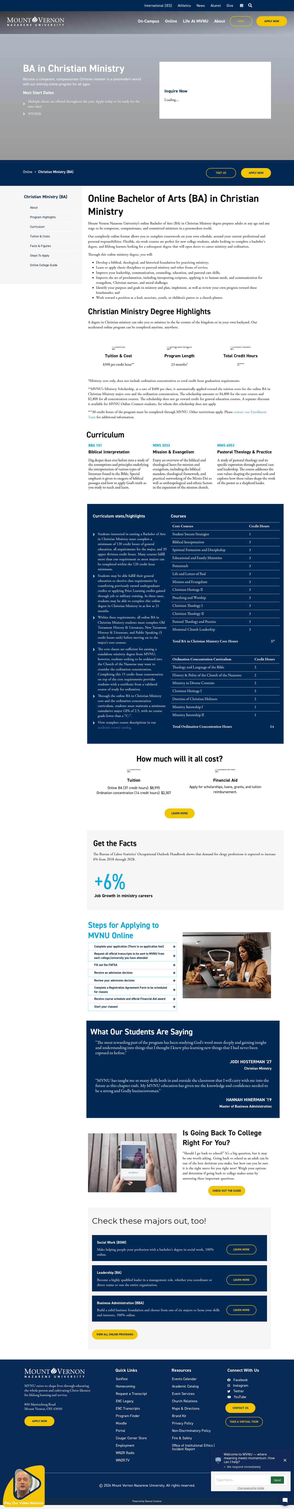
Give (230, 5)
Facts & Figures (40, 246)
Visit (241, 21)
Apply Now (271, 21)
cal (241, 5)
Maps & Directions (185, 1408)
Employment (125, 1445)
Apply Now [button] (256, 173)
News (201, 5)
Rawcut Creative (153, 1501)
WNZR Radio (125, 1452)
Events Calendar (184, 1379)
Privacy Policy (182, 1423)
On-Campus (148, 21)
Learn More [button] (179, 813)
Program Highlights (43, 217)
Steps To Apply (39, 255)
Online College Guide (43, 265)
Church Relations (184, 1401)
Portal (120, 1430)
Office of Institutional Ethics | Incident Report (193, 1447)
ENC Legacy (124, 1401)
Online (171, 21)
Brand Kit (179, 1415)
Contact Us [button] (240, 1408)
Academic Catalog (185, 1386)
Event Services (183, 1393)
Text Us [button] (221, 173)
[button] (132, 947)
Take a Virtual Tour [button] (244, 1422)
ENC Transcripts (128, 1408)
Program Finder (128, 1415)
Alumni (216, 5)
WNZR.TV (123, 1460)
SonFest (122, 1379)
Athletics (184, 5)
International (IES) (158, 5)
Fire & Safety (182, 1438)
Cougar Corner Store (131, 1438)
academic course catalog (114, 727)
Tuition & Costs (40, 236)
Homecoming (125, 1386)
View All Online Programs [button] (114, 1334)
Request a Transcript (131, 1393)
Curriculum (37, 226)
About (219, 21)
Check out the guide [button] (227, 1191)
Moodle (121, 1423)
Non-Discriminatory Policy (191, 1430)
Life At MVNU (195, 21)
